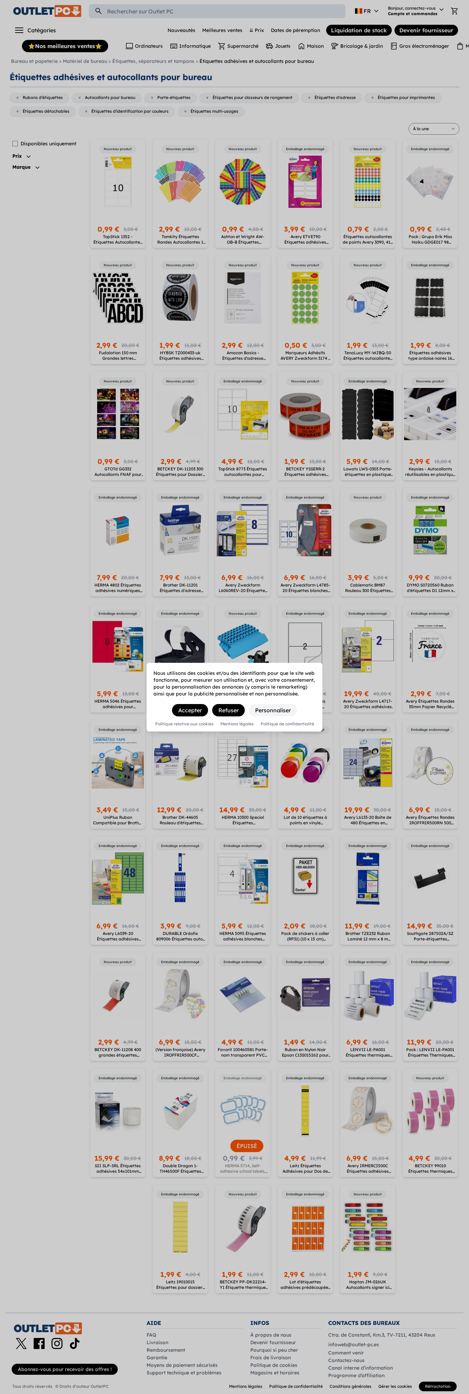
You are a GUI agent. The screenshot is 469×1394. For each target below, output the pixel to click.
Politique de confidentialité (287, 724)
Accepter (190, 710)
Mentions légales (237, 724)
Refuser (228, 710)
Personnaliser (273, 710)
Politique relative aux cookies (184, 724)
